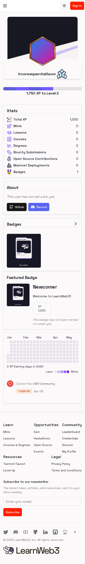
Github (19, 207)
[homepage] (42, 550)
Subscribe (12, 512)
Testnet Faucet (14, 464)
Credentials (70, 438)
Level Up (9, 470)
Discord (42, 207)
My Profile (69, 451)
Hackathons (42, 438)
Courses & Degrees (16, 445)
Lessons (9, 438)
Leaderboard (71, 432)
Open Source (43, 445)
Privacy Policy (60, 464)
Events (39, 451)
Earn (37, 432)
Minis (6, 432)
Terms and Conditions (66, 470)
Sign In (77, 6)
